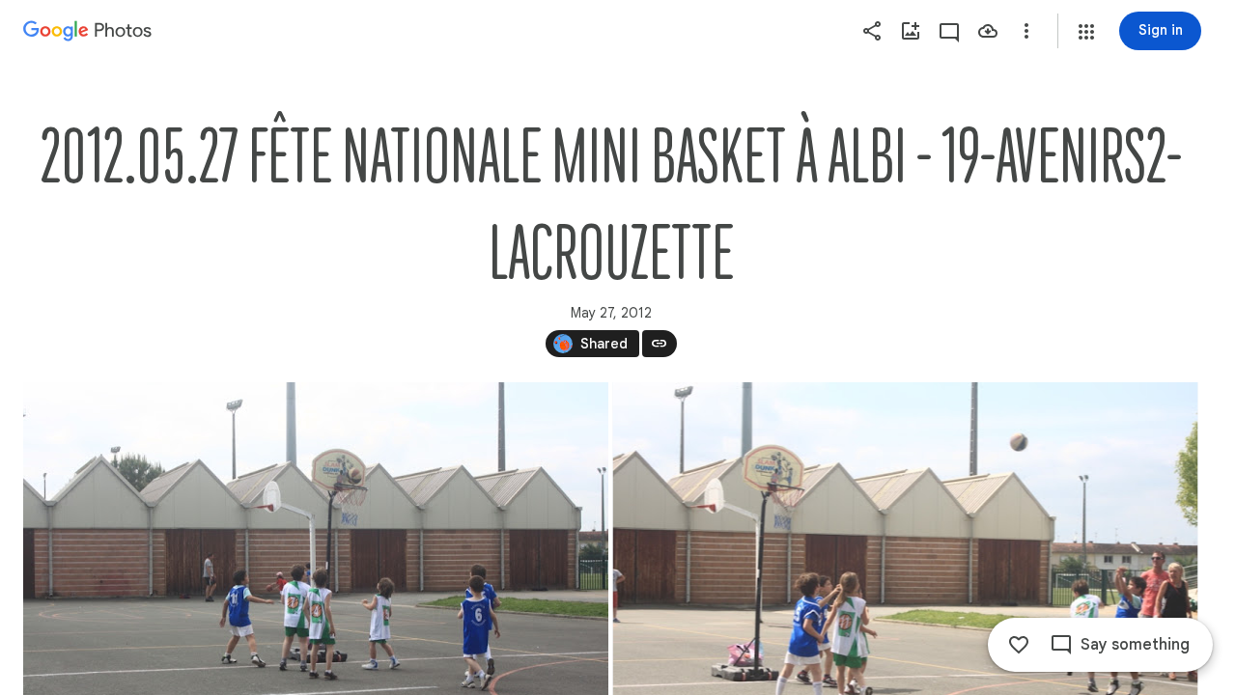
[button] (1086, 32)
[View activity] (949, 31)
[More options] (1026, 31)
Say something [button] (1135, 644)
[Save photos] (988, 31)
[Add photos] (910, 31)
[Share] (872, 31)
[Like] (1018, 645)
